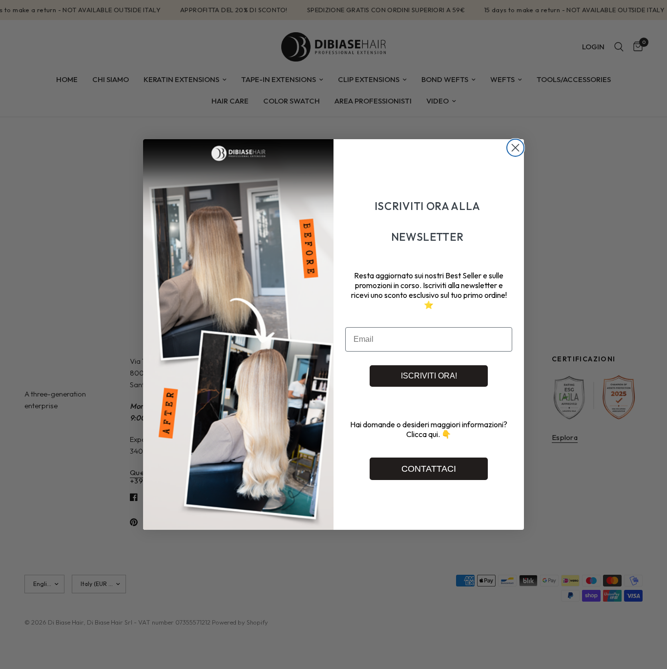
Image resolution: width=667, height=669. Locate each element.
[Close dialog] (515, 147)
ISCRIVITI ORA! (429, 376)
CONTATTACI (428, 469)
